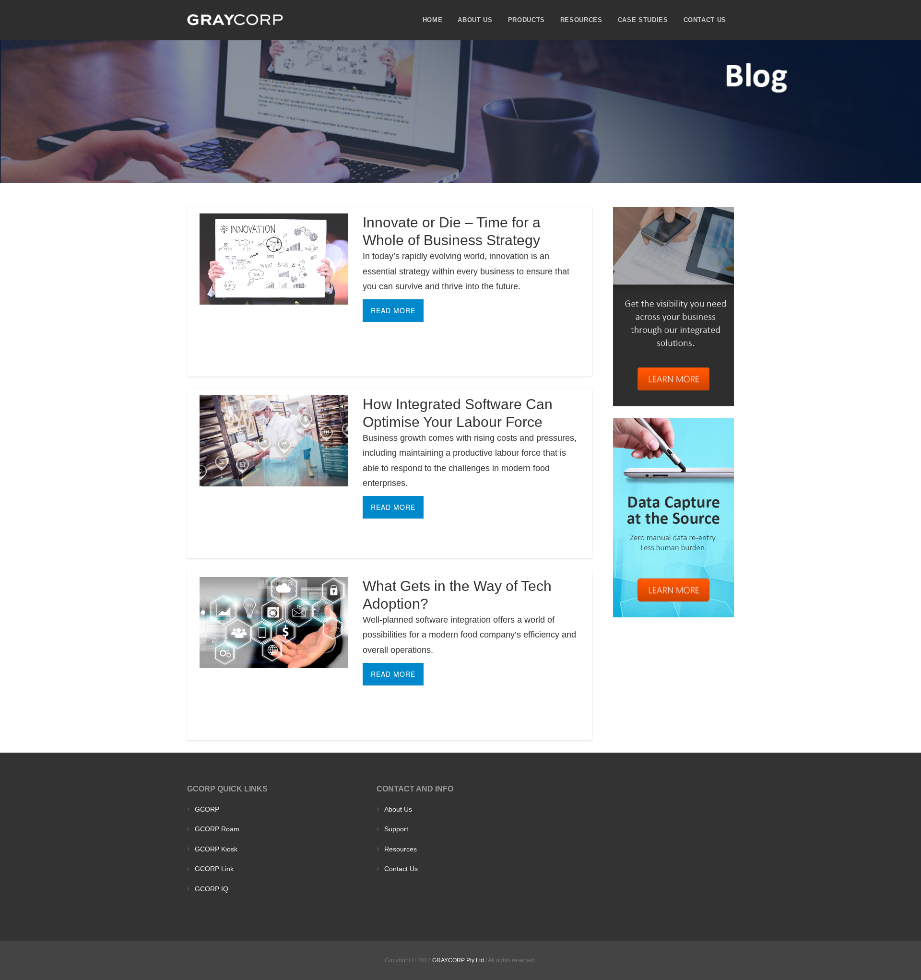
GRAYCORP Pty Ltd (458, 960)
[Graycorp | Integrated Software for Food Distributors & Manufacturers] (235, 19)
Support (396, 829)
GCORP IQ (211, 889)
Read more (393, 310)
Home (433, 20)
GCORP (207, 809)
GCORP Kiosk (216, 849)
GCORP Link (214, 869)
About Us (475, 20)
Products (526, 20)
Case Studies (643, 20)
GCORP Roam (217, 829)
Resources (581, 20)
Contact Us (705, 20)
